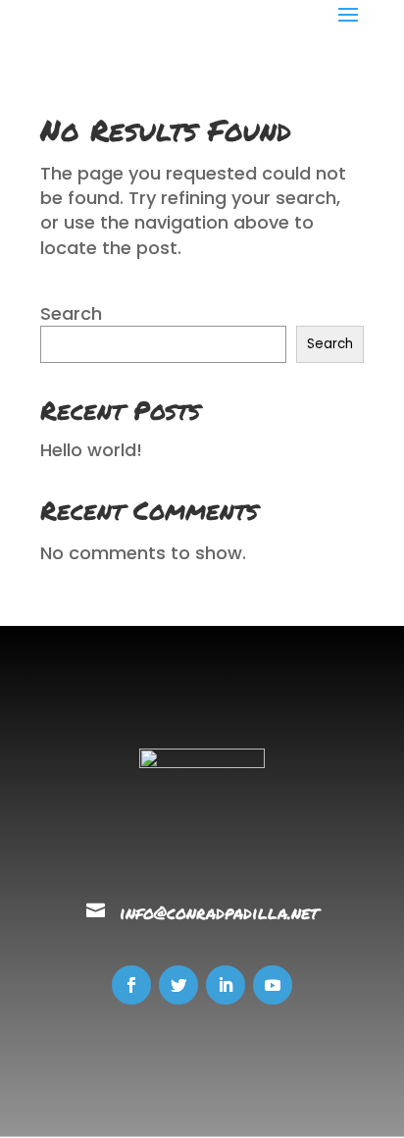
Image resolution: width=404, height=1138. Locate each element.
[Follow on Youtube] (272, 985)
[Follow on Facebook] (131, 985)
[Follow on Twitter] (178, 985)
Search (71, 313)
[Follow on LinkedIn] (225, 985)
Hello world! (91, 450)
